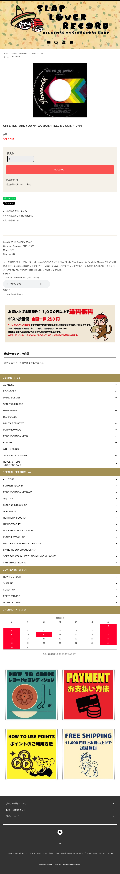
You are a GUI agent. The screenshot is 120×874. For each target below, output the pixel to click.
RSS (104, 853)
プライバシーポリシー (92, 853)
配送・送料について (39, 853)
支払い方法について (22, 853)
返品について (12, 180)
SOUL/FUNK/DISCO (19, 54)
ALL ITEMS (16, 57)
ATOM (110, 853)
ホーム (6, 54)
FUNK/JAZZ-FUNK (36, 54)
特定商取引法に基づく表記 (18, 184)
